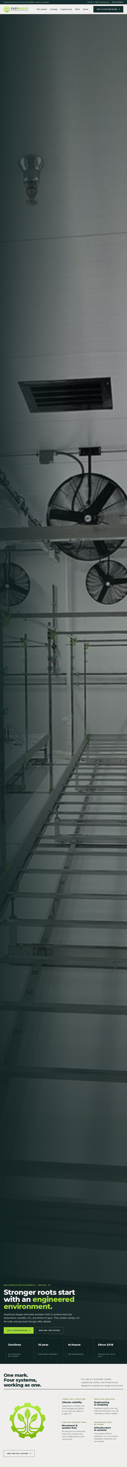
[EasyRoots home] (16, 9)
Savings (53, 9)
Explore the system (49, 1330)
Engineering (66, 9)
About (85, 9)
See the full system (17, 1453)
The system (41, 9)
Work (77, 9)
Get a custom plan (107, 9)
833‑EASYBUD (117, 2)
